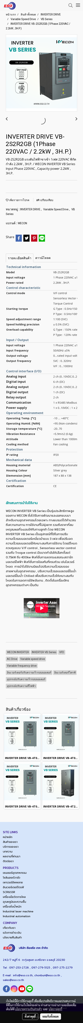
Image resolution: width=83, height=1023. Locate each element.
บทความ (8, 852)
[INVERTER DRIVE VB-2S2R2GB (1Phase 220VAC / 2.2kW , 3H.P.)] (41, 73)
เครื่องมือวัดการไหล (14, 897)
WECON (22, 223)
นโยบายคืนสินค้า (12, 938)
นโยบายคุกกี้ (55, 1009)
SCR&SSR (9, 892)
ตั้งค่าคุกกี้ (30, 1016)
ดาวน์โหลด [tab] (43, 258)
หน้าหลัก (7, 837)
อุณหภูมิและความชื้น (14, 902)
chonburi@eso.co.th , (48, 975)
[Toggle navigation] (78, 5)
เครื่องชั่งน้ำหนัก (12, 907)
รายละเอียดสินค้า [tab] (19, 258)
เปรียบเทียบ (46, 200)
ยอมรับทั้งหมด (50, 1016)
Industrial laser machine (18, 911)
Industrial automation (16, 916)
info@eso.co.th (23, 975)
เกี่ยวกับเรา (9, 928)
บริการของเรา (11, 847)
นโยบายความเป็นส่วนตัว (28, 1009)
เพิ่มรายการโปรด (18, 200)
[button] (69, 5)
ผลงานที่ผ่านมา (11, 856)
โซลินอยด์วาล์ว (11, 878)
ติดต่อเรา (8, 861)
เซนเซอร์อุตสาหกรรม (15, 873)
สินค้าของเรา (10, 842)
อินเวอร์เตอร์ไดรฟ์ (13, 887)
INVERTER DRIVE (30, 209)
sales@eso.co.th (13, 980)
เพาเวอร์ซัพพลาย (13, 882)
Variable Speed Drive (56, 209)
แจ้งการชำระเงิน (12, 933)
